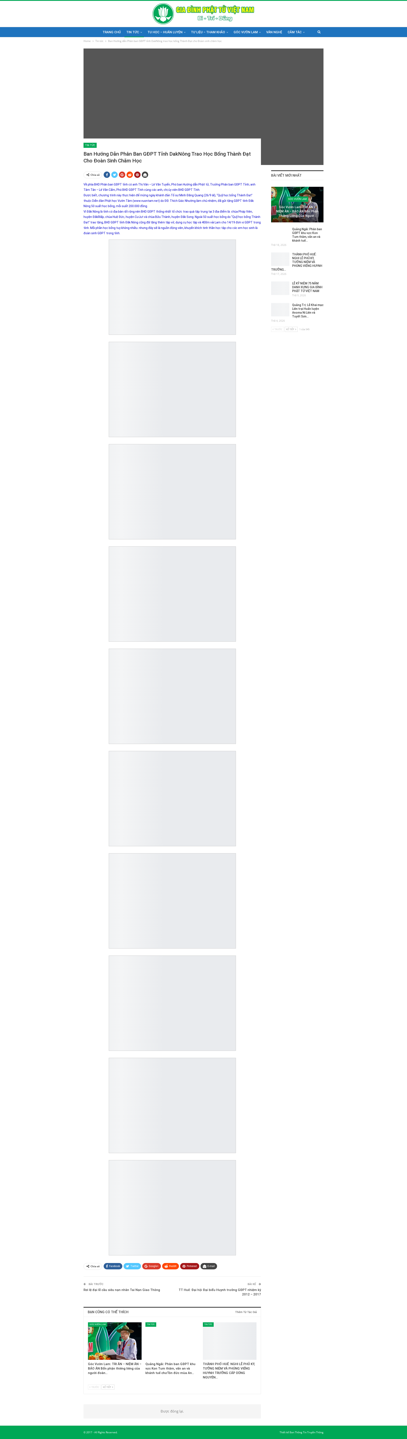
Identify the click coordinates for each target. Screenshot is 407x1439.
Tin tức (132, 32)
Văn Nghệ (274, 32)
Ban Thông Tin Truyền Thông (306, 1432)
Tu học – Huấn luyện (165, 32)
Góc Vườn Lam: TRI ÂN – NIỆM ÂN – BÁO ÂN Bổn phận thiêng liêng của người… (297, 211)
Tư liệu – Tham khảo (208, 32)
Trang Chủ (112, 32)
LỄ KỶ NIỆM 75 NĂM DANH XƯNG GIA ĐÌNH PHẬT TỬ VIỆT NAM (307, 287)
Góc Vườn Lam (246, 32)
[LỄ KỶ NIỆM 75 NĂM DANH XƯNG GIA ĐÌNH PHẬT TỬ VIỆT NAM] (280, 288)
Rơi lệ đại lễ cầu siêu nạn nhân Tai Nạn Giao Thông (122, 1290)
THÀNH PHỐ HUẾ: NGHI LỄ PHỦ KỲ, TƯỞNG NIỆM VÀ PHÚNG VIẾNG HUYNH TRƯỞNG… (296, 262)
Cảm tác (295, 32)
